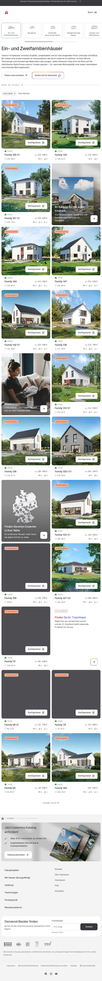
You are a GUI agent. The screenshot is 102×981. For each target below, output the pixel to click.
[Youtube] (56, 974)
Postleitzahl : (58, 921)
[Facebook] (46, 974)
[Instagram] (51, 974)
